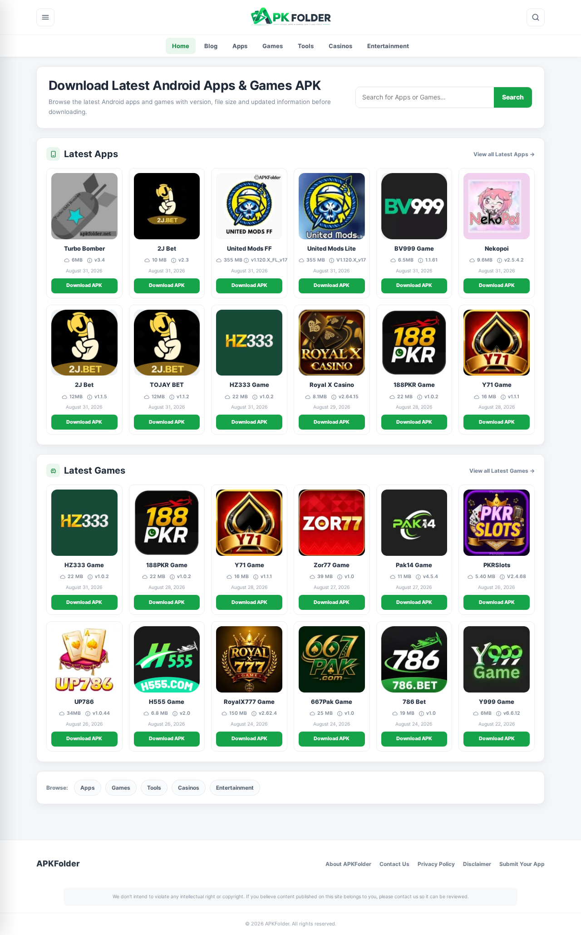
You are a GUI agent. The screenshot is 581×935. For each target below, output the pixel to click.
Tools (306, 45)
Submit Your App (522, 864)
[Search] (536, 17)
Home (180, 45)
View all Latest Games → (502, 470)
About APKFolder (348, 864)
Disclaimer (477, 864)
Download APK (84, 285)
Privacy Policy (436, 864)
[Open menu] (45, 17)
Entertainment (388, 45)
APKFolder (58, 863)
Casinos (340, 45)
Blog (210, 45)
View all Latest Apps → (504, 154)
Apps (239, 45)
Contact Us (394, 864)
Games (272, 45)
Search (513, 97)
